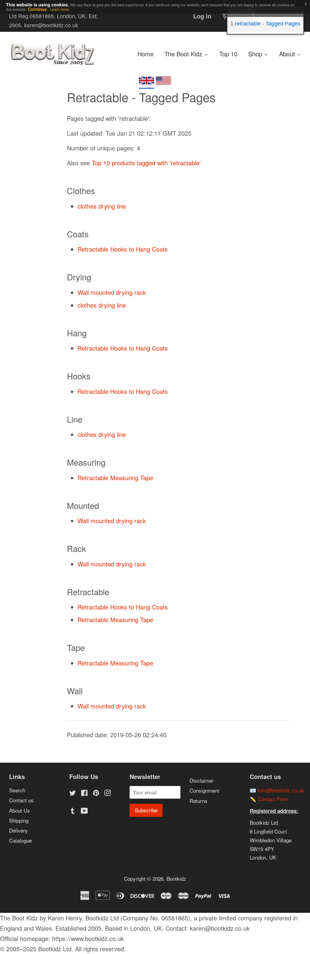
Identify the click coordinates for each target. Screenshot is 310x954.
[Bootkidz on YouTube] (84, 811)
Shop (256, 53)
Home (145, 53)
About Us (19, 810)
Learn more (59, 9)
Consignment (204, 790)
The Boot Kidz (184, 53)
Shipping (18, 820)
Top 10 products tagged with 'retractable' (146, 162)
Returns (198, 800)
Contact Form (273, 799)
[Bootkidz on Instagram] (107, 793)
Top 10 (228, 53)
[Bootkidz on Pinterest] (96, 793)
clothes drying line (102, 206)
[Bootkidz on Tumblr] (72, 811)
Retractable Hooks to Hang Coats (123, 249)
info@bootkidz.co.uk (281, 790)
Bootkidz (176, 878)
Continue (37, 9)
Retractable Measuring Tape (115, 477)
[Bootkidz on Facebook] (84, 793)
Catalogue (20, 840)
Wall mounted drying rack (112, 292)
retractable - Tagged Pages (267, 24)
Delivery (18, 830)
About (288, 53)
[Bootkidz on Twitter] (72, 793)
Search (17, 790)
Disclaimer (202, 780)
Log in (202, 16)
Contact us (21, 800)
